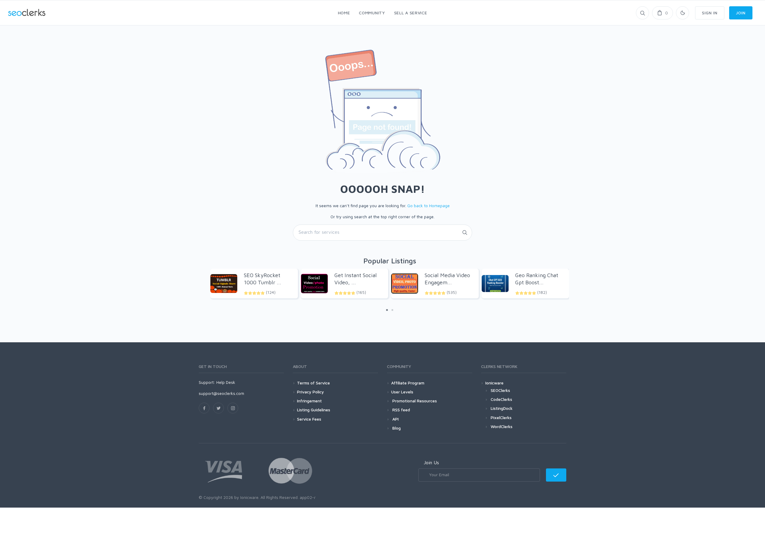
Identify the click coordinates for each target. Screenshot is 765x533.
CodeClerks (501, 399)
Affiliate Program (407, 382)
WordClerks (501, 426)
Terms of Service (313, 382)
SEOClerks (500, 390)
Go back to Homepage (428, 205)
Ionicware (494, 382)
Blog (396, 427)
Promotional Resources (414, 400)
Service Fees (309, 418)
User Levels (402, 391)
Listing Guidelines (313, 409)
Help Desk (225, 382)
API (395, 418)
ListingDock (501, 408)
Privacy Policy (310, 391)
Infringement (309, 400)
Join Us (431, 462)
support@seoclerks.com (221, 393)
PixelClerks (501, 417)
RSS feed (400, 409)
